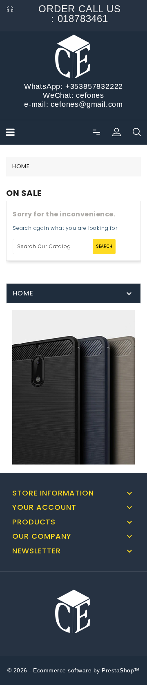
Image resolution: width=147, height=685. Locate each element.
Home (23, 293)
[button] (116, 132)
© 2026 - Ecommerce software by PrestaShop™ (73, 670)
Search (104, 246)
